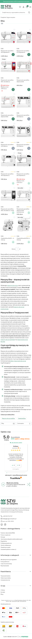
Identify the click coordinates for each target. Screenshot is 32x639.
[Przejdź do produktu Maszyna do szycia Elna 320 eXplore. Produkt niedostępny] (24, 131)
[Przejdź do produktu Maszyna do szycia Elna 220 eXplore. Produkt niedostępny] (24, 101)
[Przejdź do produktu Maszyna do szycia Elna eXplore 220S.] (24, 66)
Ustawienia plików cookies (8, 549)
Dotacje (3, 537)
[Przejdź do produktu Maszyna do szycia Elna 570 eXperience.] (24, 37)
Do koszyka (13, 54)
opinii (20, 439)
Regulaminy (4, 541)
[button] (29, 12)
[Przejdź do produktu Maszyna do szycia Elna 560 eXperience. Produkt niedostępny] (24, 160)
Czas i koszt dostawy (6, 563)
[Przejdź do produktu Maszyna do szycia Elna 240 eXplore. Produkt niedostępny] (8, 131)
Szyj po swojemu (8, 17)
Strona (13, 249)
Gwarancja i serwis (5, 547)
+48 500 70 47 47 (7, 516)
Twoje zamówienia (5, 576)
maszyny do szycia (12, 285)
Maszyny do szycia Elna (8, 418)
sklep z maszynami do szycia (18, 361)
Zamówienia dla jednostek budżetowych (11, 539)
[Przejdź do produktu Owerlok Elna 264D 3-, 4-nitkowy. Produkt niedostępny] (8, 225)
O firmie (3, 590)
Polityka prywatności (6, 543)
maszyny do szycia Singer (8, 339)
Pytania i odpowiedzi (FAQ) (8, 533)
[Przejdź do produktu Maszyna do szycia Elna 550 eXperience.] (8, 37)
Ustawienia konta (5, 580)
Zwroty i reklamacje (6, 545)
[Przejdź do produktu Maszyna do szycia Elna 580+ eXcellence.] (8, 66)
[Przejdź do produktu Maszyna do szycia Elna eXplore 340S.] (8, 101)
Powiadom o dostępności (13, 183)
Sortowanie (20, 423)
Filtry (2, 423)
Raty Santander (5, 565)
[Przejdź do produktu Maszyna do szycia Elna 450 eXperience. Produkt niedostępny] (8, 160)
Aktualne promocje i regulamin (9, 559)
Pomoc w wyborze (5, 535)
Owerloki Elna (22, 418)
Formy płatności (5, 561)
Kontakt (3, 592)
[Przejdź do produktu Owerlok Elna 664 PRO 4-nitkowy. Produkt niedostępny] (24, 225)
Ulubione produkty (6, 578)
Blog (2, 594)
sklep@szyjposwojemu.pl (9, 518)
